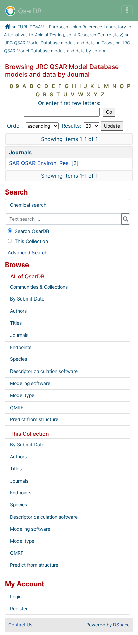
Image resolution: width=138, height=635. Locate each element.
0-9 (14, 86)
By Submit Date (27, 299)
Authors (18, 311)
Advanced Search (28, 252)
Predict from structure (34, 419)
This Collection (31, 241)
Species (18, 359)
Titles (16, 323)
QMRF (16, 407)
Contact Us (20, 624)
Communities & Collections (39, 287)
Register (19, 608)
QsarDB (30, 11)
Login (16, 596)
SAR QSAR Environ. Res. (39, 163)
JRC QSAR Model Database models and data (50, 42)
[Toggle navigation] (127, 10)
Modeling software (30, 383)
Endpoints (20, 347)
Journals (19, 335)
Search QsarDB (32, 231)
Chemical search (28, 205)
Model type (22, 395)
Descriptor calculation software (44, 371)
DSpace (121, 624)
